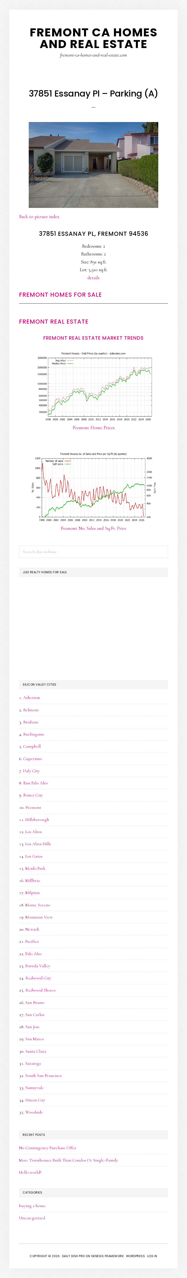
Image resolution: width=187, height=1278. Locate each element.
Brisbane (31, 722)
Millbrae (32, 880)
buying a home (32, 1205)
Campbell (32, 746)
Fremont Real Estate (54, 322)
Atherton (31, 697)
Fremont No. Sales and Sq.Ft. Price (93, 528)
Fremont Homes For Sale (60, 295)
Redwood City (38, 978)
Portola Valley (37, 965)
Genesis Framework (107, 1256)
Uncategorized (32, 1218)
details (93, 278)
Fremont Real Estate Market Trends (93, 338)
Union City (35, 1100)
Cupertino (32, 758)
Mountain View (39, 917)
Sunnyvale (34, 1087)
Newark (32, 929)
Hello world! (30, 1172)
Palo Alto (33, 953)
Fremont (33, 807)
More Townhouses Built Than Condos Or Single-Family (68, 1160)
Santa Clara (35, 1051)
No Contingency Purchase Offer (47, 1147)
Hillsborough (37, 819)
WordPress (135, 1256)
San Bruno (34, 1002)
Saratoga (33, 1063)
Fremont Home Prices (94, 428)
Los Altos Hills (38, 843)
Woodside (34, 1112)
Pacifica (32, 941)
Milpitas (32, 892)
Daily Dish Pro (73, 1256)
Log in (152, 1256)
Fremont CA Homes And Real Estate (94, 38)
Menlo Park (35, 868)
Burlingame (34, 734)
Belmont (31, 710)
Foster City (33, 795)
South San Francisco (43, 1075)
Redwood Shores (40, 990)
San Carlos (34, 1014)
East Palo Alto (35, 783)
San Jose (32, 1026)
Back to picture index (39, 217)
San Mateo (34, 1038)
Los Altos (33, 831)
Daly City (31, 770)
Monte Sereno (37, 905)
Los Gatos (33, 856)
